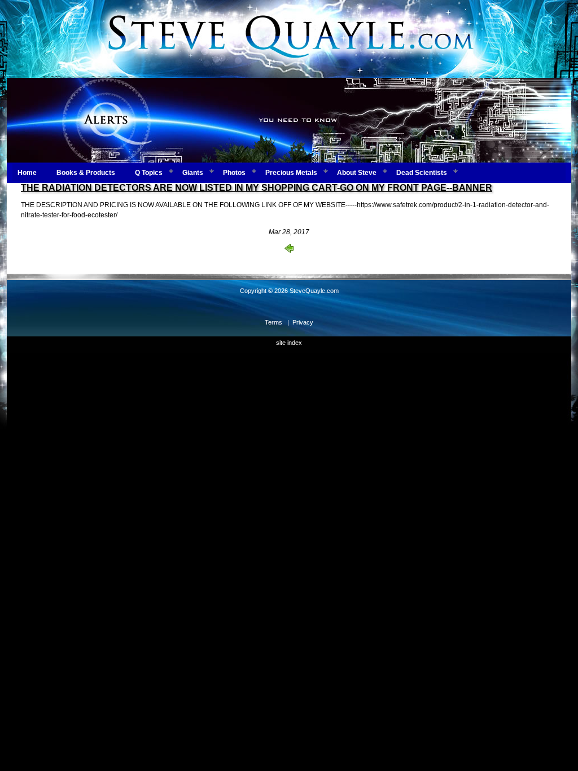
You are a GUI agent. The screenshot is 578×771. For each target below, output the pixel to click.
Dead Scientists (421, 173)
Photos (234, 173)
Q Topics (149, 173)
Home (27, 173)
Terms (273, 322)
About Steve (356, 173)
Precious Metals (291, 173)
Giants (192, 173)
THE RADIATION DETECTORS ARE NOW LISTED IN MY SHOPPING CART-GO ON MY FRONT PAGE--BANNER (256, 187)
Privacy (302, 322)
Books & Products (85, 173)
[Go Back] (289, 251)
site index (289, 342)
